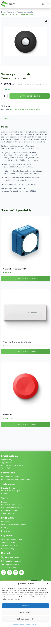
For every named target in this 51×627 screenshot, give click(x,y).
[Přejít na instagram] (9, 572)
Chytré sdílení (6, 463)
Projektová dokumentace (11, 508)
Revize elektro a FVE (10, 510)
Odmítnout (25, 612)
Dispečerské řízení (8, 488)
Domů (4, 12)
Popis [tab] (6, 118)
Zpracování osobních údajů (12, 539)
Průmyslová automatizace (12, 465)
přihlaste (44, 84)
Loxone (11, 12)
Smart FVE (5, 468)
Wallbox (4, 493)
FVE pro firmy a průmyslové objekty (16, 479)
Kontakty (5, 522)
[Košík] (43, 4)
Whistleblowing (7, 549)
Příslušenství (15, 109)
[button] (47, 584)
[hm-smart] (8, 4)
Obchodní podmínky (9, 545)
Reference (5, 531)
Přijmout (25, 606)
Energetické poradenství (11, 505)
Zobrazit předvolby (25, 619)
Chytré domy (6, 460)
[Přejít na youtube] (15, 572)
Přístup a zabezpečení (25, 12)
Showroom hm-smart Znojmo (13, 525)
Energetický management (12, 491)
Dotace (4, 502)
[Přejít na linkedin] (21, 572)
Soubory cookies (18, 624)
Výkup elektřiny (7, 513)
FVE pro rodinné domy (10, 477)
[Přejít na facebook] (3, 572)
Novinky (4, 528)
